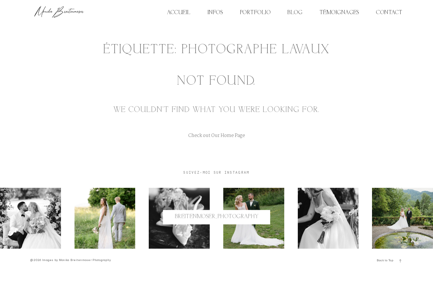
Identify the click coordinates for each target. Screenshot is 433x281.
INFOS (215, 12)
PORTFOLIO (255, 12)
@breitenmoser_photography (216, 217)
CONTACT (389, 12)
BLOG (295, 12)
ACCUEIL (179, 12)
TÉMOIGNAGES (339, 12)
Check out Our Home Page (216, 135)
